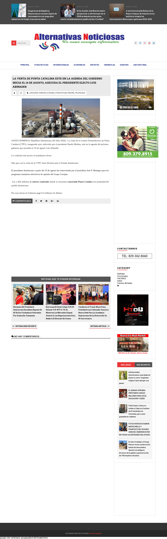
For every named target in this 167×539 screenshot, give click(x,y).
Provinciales (122, 276)
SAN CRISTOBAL (140, 65)
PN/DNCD (121, 278)
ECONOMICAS (79, 65)
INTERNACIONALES (61, 65)
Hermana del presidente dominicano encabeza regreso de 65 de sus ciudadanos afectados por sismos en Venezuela (27, 311)
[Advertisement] (61, 238)
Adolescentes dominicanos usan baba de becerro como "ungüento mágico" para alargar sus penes (134, 377)
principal (70, 93)
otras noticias (61, 93)
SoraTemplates (95, 533)
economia (50, 93)
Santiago (121, 274)
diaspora (42, 93)
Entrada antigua (98, 326)
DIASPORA (124, 65)
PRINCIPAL (24, 65)
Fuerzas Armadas (124, 283)
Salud (119, 281)
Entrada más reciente (26, 326)
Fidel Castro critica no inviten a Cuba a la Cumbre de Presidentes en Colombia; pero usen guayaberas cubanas (134, 411)
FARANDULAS (109, 65)
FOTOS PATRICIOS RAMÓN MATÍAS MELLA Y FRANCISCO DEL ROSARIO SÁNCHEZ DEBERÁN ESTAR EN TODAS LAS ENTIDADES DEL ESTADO (134, 429)
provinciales (80, 93)
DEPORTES (94, 65)
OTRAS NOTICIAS (41, 65)
